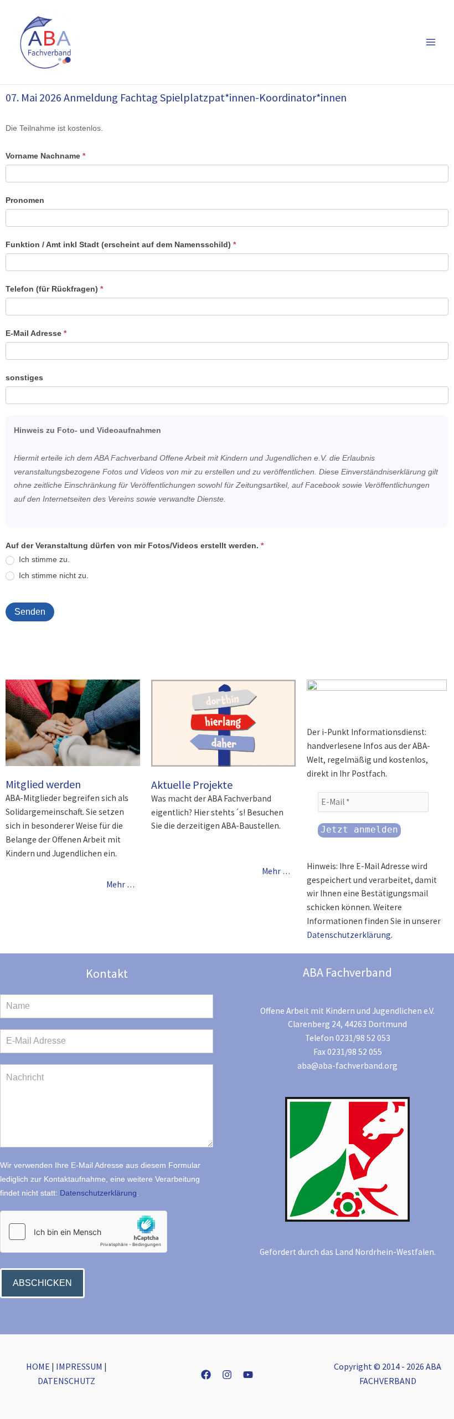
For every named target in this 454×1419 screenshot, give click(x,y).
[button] (385, 42)
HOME (38, 1366)
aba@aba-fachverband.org (347, 1065)
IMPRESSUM (79, 1366)
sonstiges (24, 377)
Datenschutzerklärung (349, 935)
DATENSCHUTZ (66, 1380)
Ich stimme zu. (43, 559)
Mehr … (120, 884)
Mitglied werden (43, 784)
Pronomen (25, 200)
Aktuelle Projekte (192, 785)
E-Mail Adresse (36, 333)
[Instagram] (227, 1375)
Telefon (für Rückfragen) (54, 288)
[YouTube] (248, 1375)
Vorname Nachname (45, 155)
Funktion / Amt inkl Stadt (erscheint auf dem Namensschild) (121, 244)
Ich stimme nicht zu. (53, 575)
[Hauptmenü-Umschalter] (431, 42)
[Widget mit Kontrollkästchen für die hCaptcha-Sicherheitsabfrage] (83, 1232)
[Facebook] (206, 1375)
